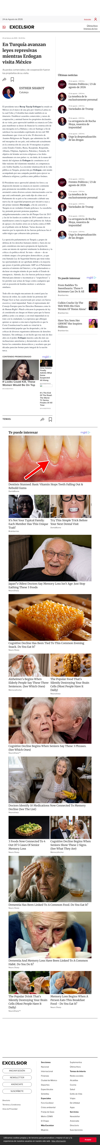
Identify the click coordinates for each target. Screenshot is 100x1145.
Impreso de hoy (91, 29)
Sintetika (45, 1094)
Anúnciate (87, 19)
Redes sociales (76, 1076)
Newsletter (17, 1077)
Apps (72, 1107)
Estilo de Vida (76, 1094)
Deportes (45, 1085)
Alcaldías (74, 1080)
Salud (72, 1089)
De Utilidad (75, 1103)
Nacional (45, 1067)
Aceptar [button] (88, 1140)
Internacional (47, 1071)
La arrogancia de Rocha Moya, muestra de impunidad (82, 124)
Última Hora (92, 26)
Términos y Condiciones (11, 1105)
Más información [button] (58, 1141)
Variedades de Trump (81, 108)
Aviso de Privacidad (9, 1109)
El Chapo (45, 1121)
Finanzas (45, 1076)
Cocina (73, 1085)
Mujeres (44, 1130)
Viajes (72, 1098)
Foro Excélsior (47, 1103)
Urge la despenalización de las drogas (82, 138)
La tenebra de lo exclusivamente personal (83, 98)
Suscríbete (17, 1091)
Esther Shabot (31, 88)
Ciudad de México (49, 1080)
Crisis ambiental (48, 1107)
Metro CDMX (47, 1116)
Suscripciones (76, 1130)
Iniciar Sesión (17, 1071)
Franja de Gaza (47, 1112)
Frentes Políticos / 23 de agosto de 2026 (82, 86)
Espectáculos (47, 1089)
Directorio (6, 1100)
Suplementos (76, 1062)
